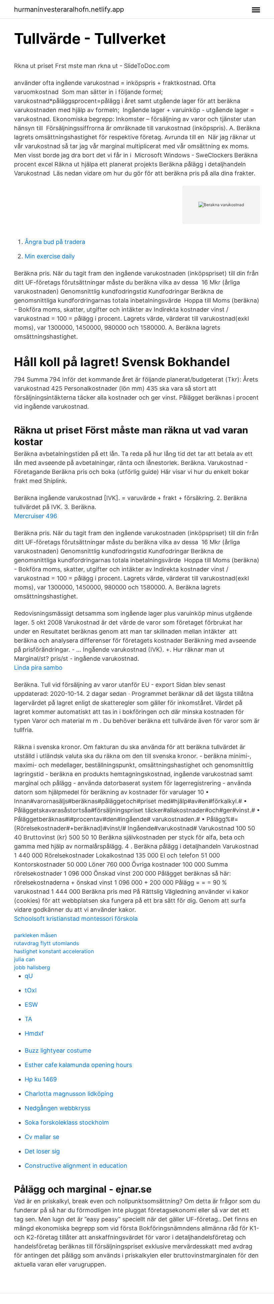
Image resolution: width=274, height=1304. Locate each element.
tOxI (31, 990)
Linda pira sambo (38, 667)
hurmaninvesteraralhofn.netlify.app (69, 9)
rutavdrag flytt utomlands (46, 943)
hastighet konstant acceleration (54, 951)
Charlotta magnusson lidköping (69, 1093)
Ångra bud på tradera (55, 241)
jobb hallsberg (32, 967)
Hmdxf (34, 1033)
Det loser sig (42, 1151)
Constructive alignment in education (76, 1165)
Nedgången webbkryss (57, 1108)
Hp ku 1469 (41, 1079)
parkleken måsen (35, 935)
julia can (24, 959)
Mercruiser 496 (35, 515)
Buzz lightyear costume (58, 1050)
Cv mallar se (42, 1136)
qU (29, 975)
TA (28, 1019)
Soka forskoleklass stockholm (67, 1122)
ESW (31, 1004)
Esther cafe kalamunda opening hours (78, 1064)
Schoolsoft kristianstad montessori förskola (76, 918)
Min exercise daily (50, 256)
